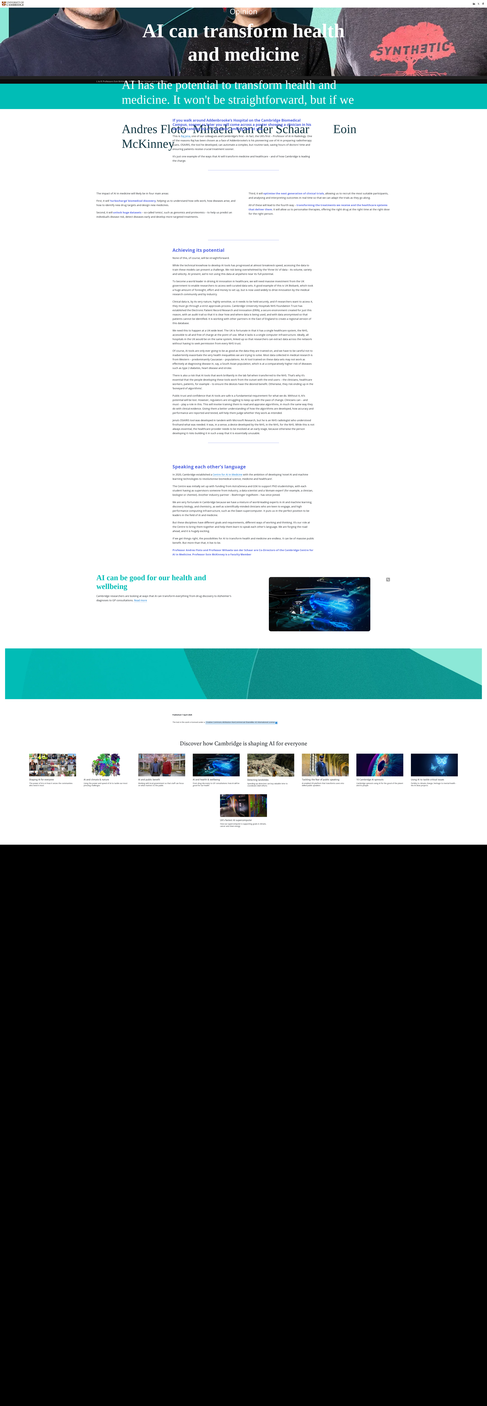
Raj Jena (185, 136)
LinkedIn (474, 4)
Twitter (478, 4)
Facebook (483, 4)
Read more (140, 600)
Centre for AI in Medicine (227, 474)
